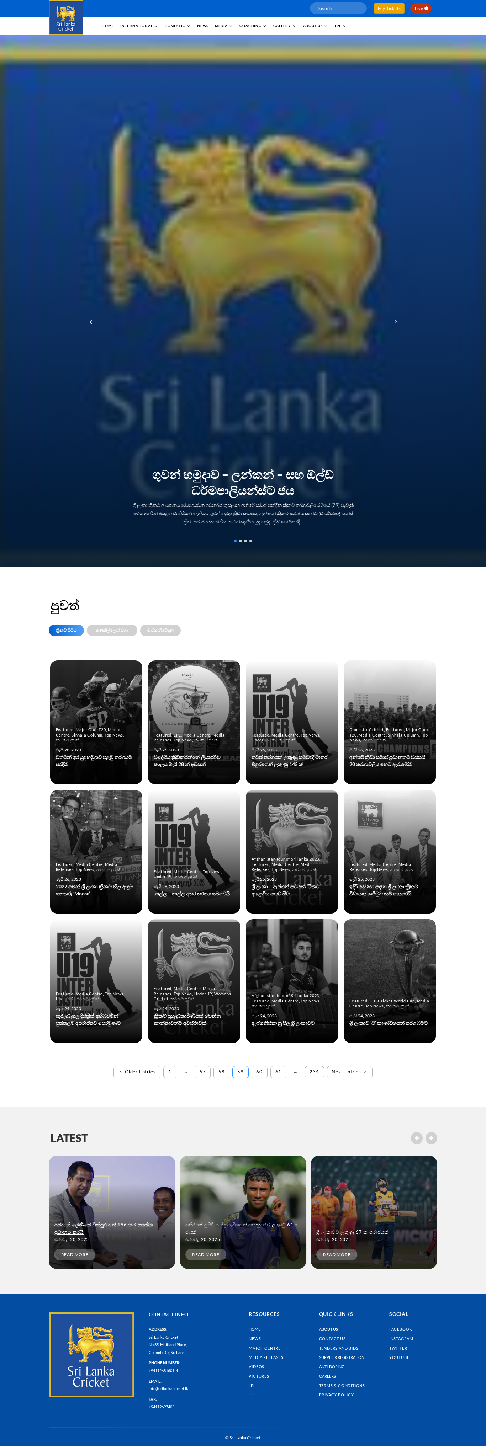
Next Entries (346, 1072)
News (202, 25)
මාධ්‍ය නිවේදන (160, 630)
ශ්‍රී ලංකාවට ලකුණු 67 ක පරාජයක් (352, 1232)
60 (259, 1072)
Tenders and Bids (339, 1348)
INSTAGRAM (401, 1338)
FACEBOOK (400, 1329)
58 (221, 1072)
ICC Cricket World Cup (392, 1000)
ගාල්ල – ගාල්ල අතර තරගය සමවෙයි (192, 893)
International (136, 25)
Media (221, 25)
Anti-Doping (331, 1366)
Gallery (282, 25)
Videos (256, 1366)
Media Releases (266, 1357)
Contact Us (332, 1338)
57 (203, 1072)
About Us (328, 1329)
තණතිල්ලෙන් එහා (112, 630)
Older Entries (140, 1072)
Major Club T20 (91, 729)
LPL (338, 25)
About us (313, 25)
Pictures (259, 1376)
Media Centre (197, 735)
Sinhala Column (87, 735)
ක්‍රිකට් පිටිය (66, 630)
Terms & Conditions (342, 1385)
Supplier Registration (341, 1357)
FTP (252, 1394)
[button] (395, 321)
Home (108, 25)
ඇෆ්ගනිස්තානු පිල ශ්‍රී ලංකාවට (283, 1023)
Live (419, 8)
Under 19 (260, 740)
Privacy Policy (336, 1394)
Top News (114, 735)
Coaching (250, 25)
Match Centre (265, 1348)
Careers (327, 1376)
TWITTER (398, 1348)
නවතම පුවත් (68, 740)
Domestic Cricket (366, 729)
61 (278, 1072)
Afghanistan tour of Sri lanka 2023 (285, 859)
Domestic (175, 25)
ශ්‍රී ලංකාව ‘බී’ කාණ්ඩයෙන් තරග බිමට (388, 1023)
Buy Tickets (389, 8)
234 (314, 1072)
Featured (65, 729)
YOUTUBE (399, 1357)
